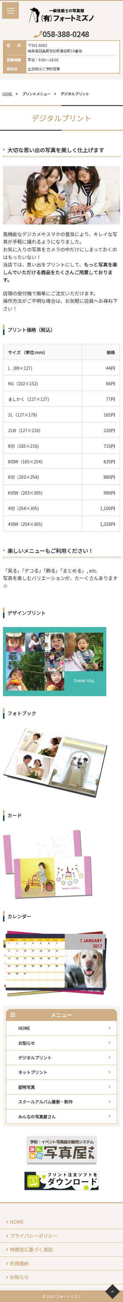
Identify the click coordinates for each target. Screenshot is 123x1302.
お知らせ (26, 1043)
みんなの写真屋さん (37, 1116)
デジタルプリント (35, 1058)
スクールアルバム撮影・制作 (45, 1102)
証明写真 (26, 1087)
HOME (7, 93)
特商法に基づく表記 (31, 1249)
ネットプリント (32, 1072)
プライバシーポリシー (34, 1235)
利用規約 (19, 1263)
